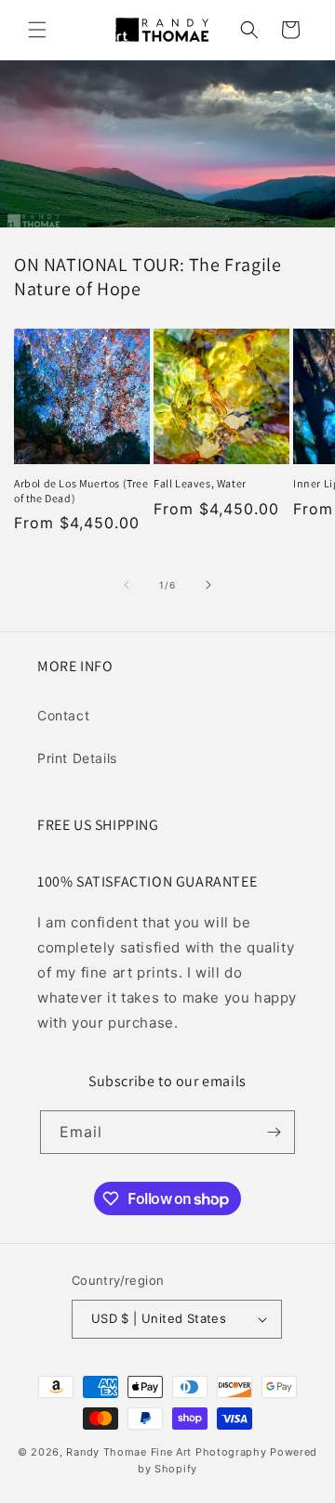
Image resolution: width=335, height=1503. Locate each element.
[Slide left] (126, 584)
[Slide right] (208, 584)
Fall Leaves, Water (200, 483)
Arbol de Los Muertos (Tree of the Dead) (81, 490)
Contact (63, 715)
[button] (37, 29)
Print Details (77, 758)
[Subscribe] (273, 1132)
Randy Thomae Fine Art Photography (166, 1451)
